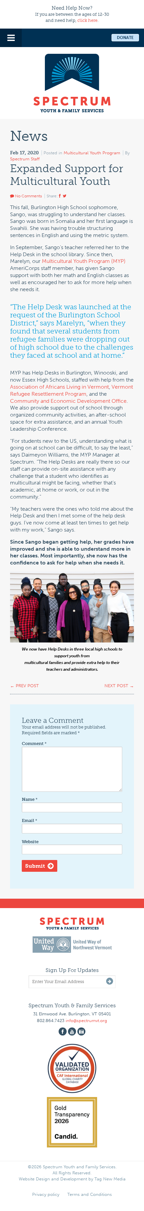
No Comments (28, 196)
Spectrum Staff (25, 158)
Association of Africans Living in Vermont (59, 387)
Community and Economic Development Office (68, 401)
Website (30, 841)
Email (29, 820)
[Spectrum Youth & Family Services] (72, 82)
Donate (125, 37)
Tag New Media (110, 1178)
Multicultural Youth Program (92, 152)
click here (87, 20)
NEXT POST (119, 685)
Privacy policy (45, 1194)
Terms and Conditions (89, 1194)
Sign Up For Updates (72, 970)
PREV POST (24, 685)
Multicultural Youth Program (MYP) (84, 261)
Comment (34, 743)
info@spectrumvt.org (86, 1020)
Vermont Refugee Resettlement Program (71, 390)
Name (30, 799)
